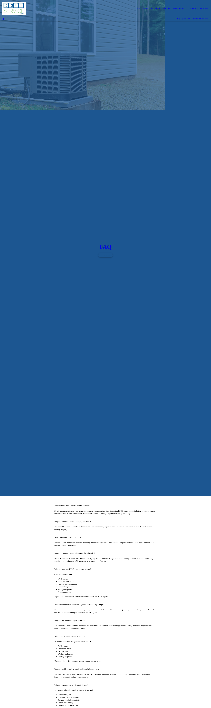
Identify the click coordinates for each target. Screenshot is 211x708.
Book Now (204, 8)
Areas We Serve (180, 8)
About (146, 8)
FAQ (169, 8)
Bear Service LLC (201, 18)
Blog (164, 8)
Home (139, 8)
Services (154, 8)
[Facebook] (4, 19)
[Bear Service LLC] (14, 8)
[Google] (8, 19)
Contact (194, 8)
